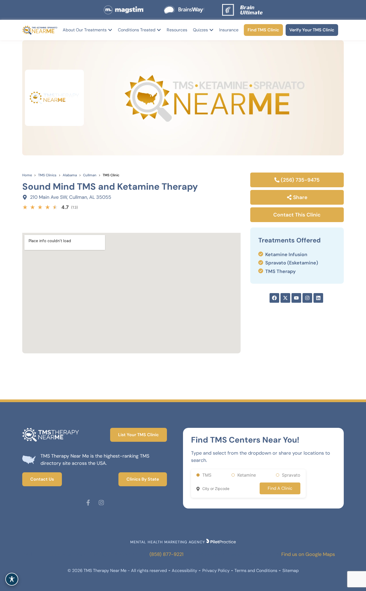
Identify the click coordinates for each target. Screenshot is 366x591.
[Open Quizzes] (211, 30)
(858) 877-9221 (167, 554)
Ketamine (246, 475)
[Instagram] (101, 502)
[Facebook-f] (88, 502)
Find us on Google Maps (308, 554)
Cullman (89, 175)
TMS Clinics (47, 175)
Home (27, 175)
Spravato (291, 475)
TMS (206, 475)
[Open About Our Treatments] (110, 30)
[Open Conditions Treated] (159, 30)
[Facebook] (274, 298)
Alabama (70, 175)
